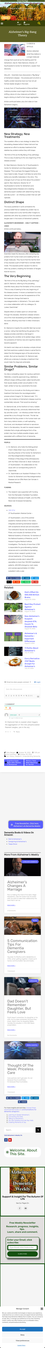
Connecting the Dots (15, 1117)
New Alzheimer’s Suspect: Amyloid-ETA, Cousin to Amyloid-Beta (32, 621)
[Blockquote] (21, 695)
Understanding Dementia (31, 756)
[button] (42, 1309)
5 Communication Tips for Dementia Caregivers (22, 946)
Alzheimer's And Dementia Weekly (22, 3)
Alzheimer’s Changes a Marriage (17, 885)
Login (38, 682)
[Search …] (39, 23)
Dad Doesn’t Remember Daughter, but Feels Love (19, 1006)
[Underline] (11, 695)
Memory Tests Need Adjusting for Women (31, 762)
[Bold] (6, 695)
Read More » (11, 905)
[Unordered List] (18, 695)
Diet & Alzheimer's (15, 839)
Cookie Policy (21, 1345)
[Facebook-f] (6, 1140)
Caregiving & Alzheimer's (17, 841)
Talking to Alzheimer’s (15, 1118)
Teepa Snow (12, 844)
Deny (22, 1335)
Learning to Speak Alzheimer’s (18, 1115)
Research (18, 756)
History (11, 756)
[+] (31, 695)
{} (29, 695)
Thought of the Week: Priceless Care (20, 1069)
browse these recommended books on (20, 1109)
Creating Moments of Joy (17, 1122)
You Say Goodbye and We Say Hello (20, 1120)
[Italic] (8, 695)
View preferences (22, 1341)
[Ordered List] (16, 695)
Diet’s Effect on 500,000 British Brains (32, 594)
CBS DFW (11, 510)
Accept (22, 1329)
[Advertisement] (22, 796)
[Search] (38, 1130)
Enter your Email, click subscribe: (19, 1241)
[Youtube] (10, 1140)
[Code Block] (23, 695)
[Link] (26, 695)
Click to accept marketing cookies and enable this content (22, 118)
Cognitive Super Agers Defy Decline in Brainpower (14, 762)
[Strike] (13, 695)
